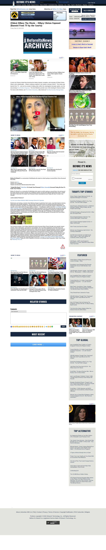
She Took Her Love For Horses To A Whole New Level (19, 273)
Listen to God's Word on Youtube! (82, 44)
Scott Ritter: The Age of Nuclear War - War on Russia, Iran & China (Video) (81, 372)
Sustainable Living (52, 4)
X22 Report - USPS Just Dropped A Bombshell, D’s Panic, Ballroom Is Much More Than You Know (82, 242)
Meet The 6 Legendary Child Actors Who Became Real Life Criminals (19, 171)
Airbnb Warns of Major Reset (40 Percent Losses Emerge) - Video (80, 260)
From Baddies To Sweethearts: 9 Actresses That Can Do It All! (19, 289)
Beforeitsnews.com (22, 9)
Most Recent (79, 4)
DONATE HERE (75, 11)
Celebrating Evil (74, 470)
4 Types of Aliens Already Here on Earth (80, 452)
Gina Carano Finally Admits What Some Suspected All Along (81, 423)
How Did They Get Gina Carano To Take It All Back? (56, 289)
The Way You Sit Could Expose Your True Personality (37, 273)
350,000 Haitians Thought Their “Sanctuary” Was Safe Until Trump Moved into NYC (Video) (81, 297)
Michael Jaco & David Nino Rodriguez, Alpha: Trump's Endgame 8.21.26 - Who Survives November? (82, 396)
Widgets (87, 512)
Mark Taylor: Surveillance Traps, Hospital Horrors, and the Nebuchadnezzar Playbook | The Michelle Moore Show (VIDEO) (81, 288)
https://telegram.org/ (89, 147)
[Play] (82, 30)
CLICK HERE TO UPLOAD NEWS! (88, 19)
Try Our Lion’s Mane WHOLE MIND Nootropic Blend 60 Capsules (27, 200)
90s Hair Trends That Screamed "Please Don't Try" (55, 152)
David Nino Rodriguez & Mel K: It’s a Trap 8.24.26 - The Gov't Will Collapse (81, 201)
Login (89, 2)
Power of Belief (43, 4)
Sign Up (93, 2)
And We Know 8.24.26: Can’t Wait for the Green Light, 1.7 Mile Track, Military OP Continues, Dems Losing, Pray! (80, 236)
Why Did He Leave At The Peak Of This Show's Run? (37, 170)
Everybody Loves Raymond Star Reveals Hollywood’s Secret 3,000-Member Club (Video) (80, 266)
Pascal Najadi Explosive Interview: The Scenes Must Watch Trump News (80, 217)
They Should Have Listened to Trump (79, 292)
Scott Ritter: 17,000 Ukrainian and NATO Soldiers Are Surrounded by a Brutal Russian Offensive (81, 390)
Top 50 (72, 4)
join (18, 182)
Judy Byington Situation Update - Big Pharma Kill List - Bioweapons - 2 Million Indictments (81, 271)
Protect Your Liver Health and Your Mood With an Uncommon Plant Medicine (82, 457)
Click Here (24, 187)
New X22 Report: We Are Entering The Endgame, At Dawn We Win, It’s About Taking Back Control (81, 303)
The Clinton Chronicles (32, 89)
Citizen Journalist (45, 187)
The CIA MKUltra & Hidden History (79, 474)
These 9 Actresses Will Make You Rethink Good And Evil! (88, 331)
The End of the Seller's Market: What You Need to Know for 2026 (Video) (80, 309)
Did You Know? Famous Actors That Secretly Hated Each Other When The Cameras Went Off (19, 153)
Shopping (85, 4)
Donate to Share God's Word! (82, 47)
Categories (90, 4)
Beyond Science (35, 4)
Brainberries (14, 150)
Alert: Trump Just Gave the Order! (78, 226)
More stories (31, 18)
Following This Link (17, 239)
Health (28, 4)
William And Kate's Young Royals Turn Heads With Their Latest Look (75, 331)
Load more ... (38, 344)
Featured (19, 4)
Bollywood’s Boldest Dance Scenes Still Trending (80, 73)
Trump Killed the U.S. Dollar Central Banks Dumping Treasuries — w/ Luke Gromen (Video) (81, 282)
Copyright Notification (66, 512)
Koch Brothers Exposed (23, 88)
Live (65, 4)
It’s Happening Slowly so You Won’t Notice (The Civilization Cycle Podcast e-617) (81, 436)
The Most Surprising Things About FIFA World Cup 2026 (55, 273)
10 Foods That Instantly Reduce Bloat (79, 108)
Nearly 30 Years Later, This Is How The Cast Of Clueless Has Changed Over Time (37, 290)
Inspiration (60, 4)
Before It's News (25, 2)
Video (68, 4)
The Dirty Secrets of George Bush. (55, 89)
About (18, 512)
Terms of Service (53, 512)
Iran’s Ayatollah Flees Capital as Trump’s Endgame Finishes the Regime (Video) (80, 276)
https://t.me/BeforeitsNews (76, 152)
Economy (24, 4)
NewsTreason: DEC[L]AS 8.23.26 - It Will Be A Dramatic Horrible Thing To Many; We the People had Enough (82, 207)
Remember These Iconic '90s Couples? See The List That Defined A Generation (37, 153)
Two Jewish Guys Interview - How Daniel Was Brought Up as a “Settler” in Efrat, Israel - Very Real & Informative (82, 442)
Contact (39, 512)
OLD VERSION (89, 11)
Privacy (45, 512)
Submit (82, 183)
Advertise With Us (26, 512)
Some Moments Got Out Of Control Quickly (54, 170)
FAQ (34, 512)
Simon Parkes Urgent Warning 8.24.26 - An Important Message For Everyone (81, 197)
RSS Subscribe (79, 512)
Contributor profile (24, 18)
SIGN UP (75, 170)
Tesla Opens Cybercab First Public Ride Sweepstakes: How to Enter (80, 466)
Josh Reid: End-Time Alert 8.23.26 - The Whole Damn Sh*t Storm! (80, 367)
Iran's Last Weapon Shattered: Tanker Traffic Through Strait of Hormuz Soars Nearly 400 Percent (81, 377)
